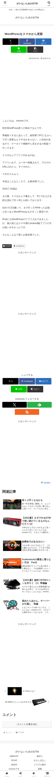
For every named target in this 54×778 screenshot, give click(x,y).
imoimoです (14, 769)
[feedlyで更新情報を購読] (39, 405)
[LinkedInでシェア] (33, 744)
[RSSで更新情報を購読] (27, 412)
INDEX (14, 764)
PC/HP (8, 246)
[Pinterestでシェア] (21, 744)
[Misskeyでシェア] (45, 729)
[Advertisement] (27, 89)
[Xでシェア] (9, 729)
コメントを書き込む (27, 724)
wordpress (20, 246)
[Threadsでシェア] (21, 736)
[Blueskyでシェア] (33, 729)
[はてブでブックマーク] (45, 736)
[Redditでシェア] (33, 736)
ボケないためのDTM (27, 3)
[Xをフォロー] (14, 405)
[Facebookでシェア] (9, 736)
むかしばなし (40, 760)
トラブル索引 (40, 764)
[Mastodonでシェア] (21, 729)
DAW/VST (14, 756)
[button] (35, 49)
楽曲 (40, 769)
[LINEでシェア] (9, 744)
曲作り (40, 756)
